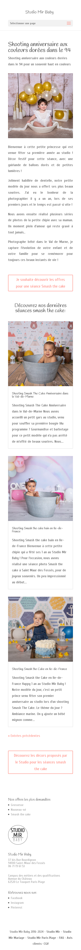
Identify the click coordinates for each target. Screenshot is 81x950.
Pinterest (16, 907)
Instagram (17, 903)
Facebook (16, 898)
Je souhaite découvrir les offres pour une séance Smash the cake (40, 283)
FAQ (61, 938)
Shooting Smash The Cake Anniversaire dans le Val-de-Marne (40, 395)
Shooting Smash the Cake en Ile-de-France (39, 669)
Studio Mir (53, 931)
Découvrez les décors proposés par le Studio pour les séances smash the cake (40, 762)
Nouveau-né (18, 809)
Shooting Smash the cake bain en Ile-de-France (37, 530)
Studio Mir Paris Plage (41, 938)
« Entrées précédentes (24, 736)
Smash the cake (20, 814)
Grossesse (17, 805)
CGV (46, 943)
